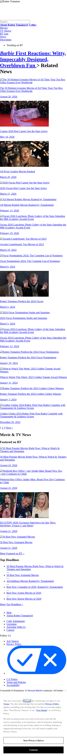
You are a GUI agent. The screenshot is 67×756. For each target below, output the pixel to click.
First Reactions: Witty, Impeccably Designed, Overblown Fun (33, 59)
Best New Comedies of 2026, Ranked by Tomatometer (35, 587)
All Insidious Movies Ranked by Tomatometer (30, 581)
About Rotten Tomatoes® (20, 615)
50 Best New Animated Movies (23, 575)
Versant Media (34, 690)
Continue (33, 750)
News (3, 36)
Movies (4, 27)
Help (9, 612)
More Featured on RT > (12, 553)
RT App (4, 33)
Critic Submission (16, 621)
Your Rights (41, 710)
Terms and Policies (16, 682)
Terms (6, 704)
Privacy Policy (14, 644)
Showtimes (5, 39)
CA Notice (12, 679)
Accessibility (13, 685)
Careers (10, 630)
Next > (9, 427)
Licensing (12, 624)
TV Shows (5, 30)
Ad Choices (13, 641)
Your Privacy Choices (20, 676)
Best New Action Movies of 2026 (24, 593)
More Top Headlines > (11, 604)
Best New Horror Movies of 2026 (24, 598)
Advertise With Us (16, 627)
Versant (27, 701)
